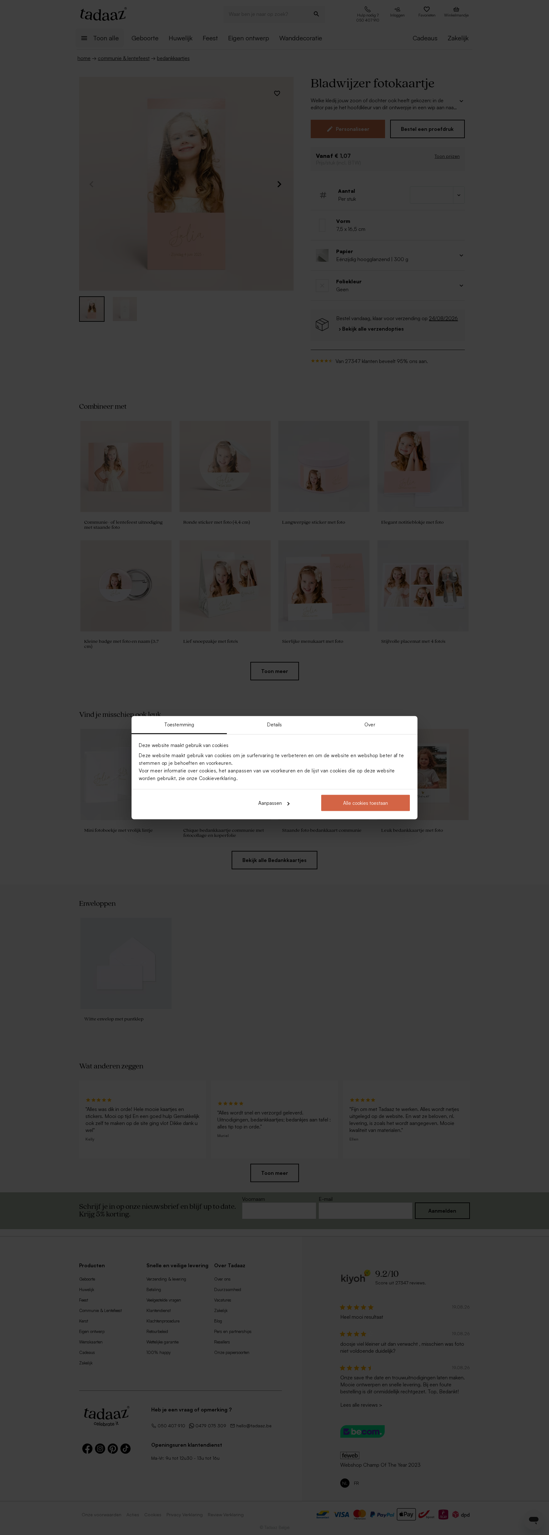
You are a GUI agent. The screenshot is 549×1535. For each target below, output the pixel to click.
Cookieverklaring (217, 778)
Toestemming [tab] (179, 724)
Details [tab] (274, 724)
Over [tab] (369, 724)
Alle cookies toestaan (365, 803)
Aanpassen (270, 803)
